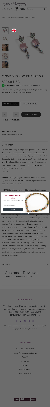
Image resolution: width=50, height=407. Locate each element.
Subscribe (13, 209)
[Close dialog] (47, 194)
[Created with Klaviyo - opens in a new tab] (25, 214)
